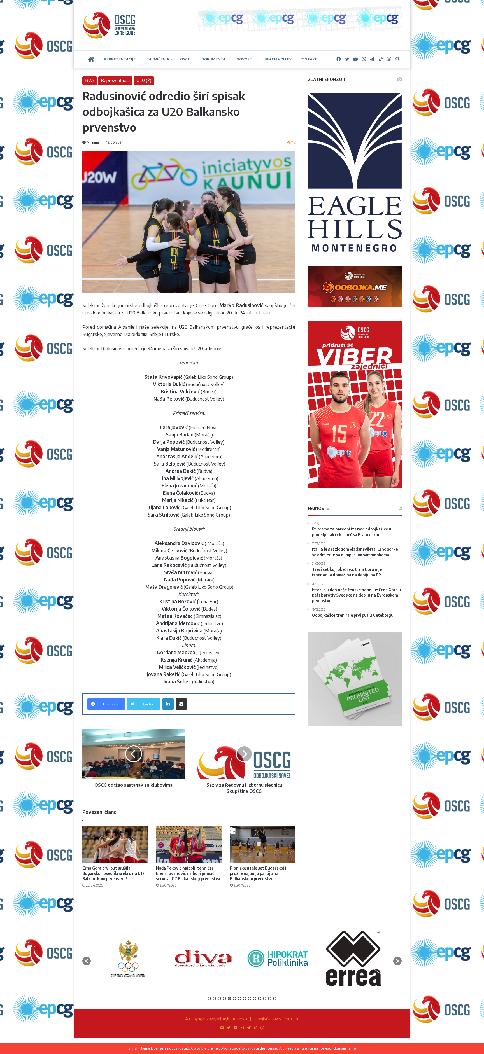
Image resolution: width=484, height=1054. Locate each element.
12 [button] (264, 998)
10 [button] (254, 998)
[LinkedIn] (168, 704)
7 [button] (239, 998)
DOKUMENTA (213, 59)
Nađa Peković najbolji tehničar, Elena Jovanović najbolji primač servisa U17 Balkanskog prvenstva (188, 873)
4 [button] (224, 998)
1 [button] (209, 998)
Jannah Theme (139, 1048)
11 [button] (259, 998)
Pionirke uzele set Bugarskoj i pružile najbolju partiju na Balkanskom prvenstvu (258, 873)
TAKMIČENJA (157, 59)
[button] (86, 961)
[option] (128, 958)
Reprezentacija (115, 80)
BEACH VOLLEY (278, 59)
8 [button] (244, 998)
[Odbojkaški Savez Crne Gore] (109, 25)
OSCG (185, 59)
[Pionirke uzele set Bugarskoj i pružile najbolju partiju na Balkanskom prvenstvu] (262, 844)
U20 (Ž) (143, 80)
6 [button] (234, 998)
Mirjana (93, 142)
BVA (89, 80)
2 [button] (214, 998)
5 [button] (229, 998)
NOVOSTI (244, 59)
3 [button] (219, 998)
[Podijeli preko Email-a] (181, 704)
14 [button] (274, 998)
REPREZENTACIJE (120, 59)
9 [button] (249, 998)
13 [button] (269, 998)
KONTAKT (308, 59)
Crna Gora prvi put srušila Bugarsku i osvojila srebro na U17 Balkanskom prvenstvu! (113, 873)
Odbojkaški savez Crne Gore (276, 1018)
